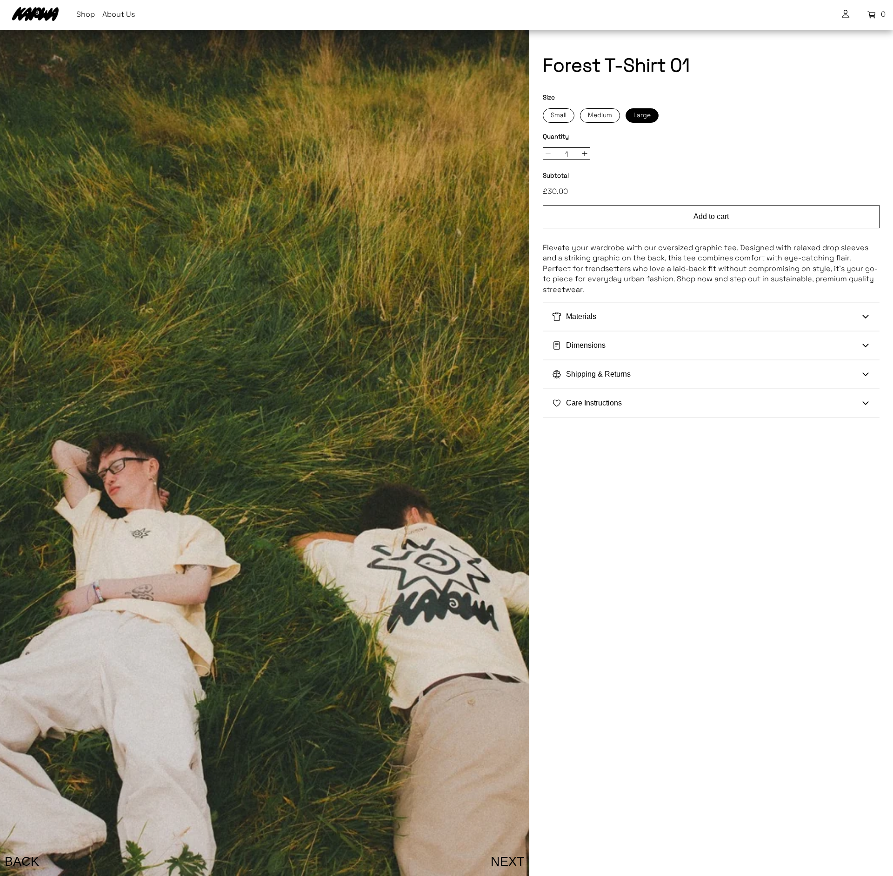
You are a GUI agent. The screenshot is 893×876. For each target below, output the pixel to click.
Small (558, 116)
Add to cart (711, 216)
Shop (85, 15)
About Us (118, 15)
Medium (600, 116)
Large (642, 116)
